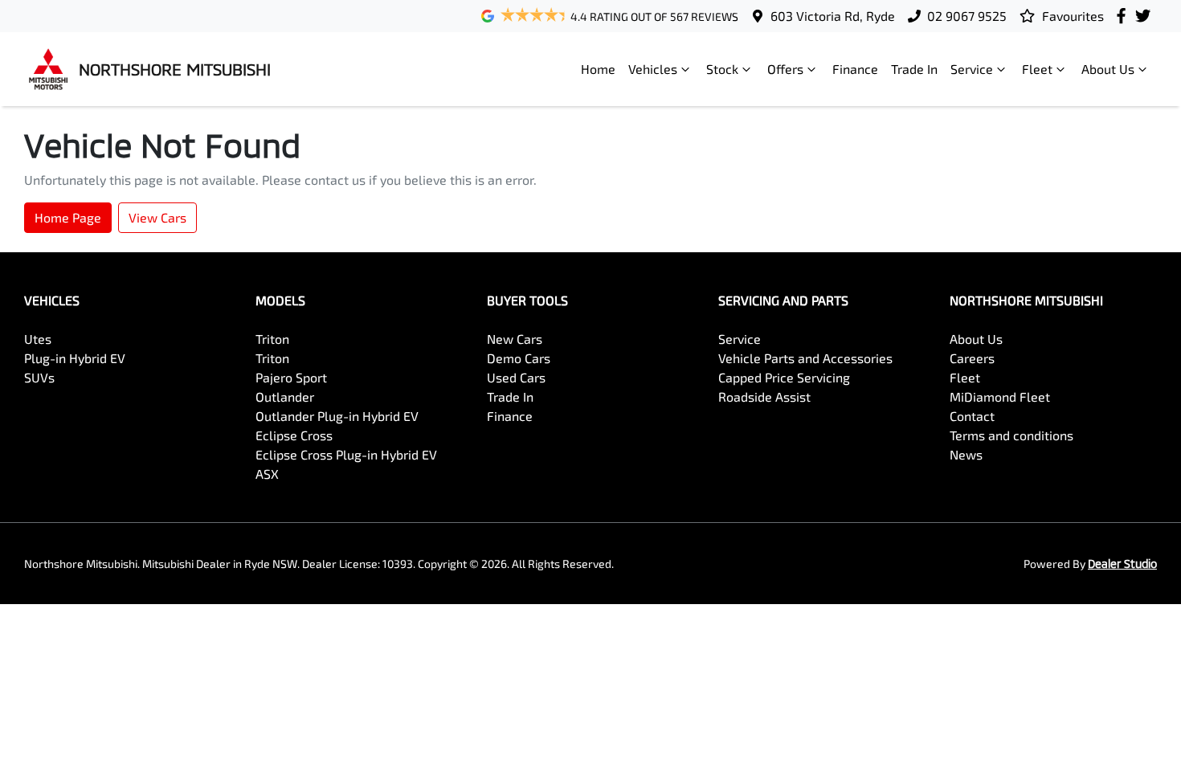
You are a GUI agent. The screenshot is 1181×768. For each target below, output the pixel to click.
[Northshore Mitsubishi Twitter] (1146, 15)
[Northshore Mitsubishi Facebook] (1124, 15)
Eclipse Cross (294, 435)
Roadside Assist (764, 396)
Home (598, 68)
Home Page (68, 217)
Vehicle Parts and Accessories (805, 358)
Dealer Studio (1122, 563)
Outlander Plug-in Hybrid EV (337, 415)
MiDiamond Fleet (1000, 396)
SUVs (39, 377)
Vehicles (652, 68)
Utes (37, 338)
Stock (722, 68)
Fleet (1037, 68)
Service (971, 68)
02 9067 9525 (967, 15)
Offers (785, 68)
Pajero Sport (291, 377)
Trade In (914, 68)
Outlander (284, 396)
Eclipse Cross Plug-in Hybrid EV (346, 454)
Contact (972, 415)
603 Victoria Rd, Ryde (832, 15)
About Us (1107, 68)
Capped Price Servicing (784, 377)
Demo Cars (518, 358)
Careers (972, 358)
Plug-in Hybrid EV (74, 358)
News (966, 454)
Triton (272, 338)
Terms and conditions (1011, 435)
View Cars (157, 217)
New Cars (514, 338)
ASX (267, 473)
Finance (855, 68)
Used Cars (516, 377)
